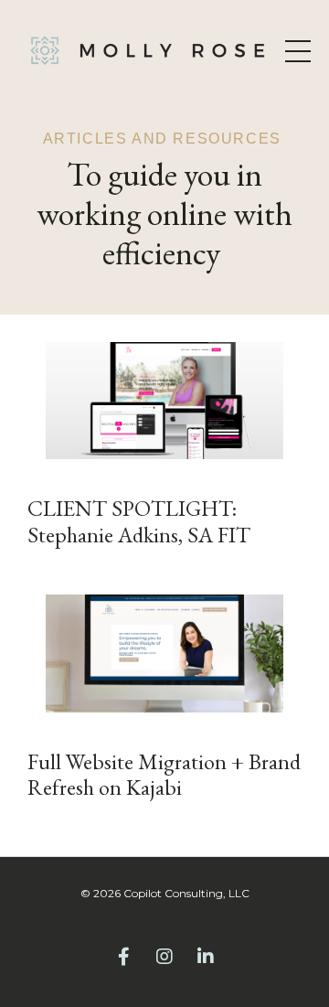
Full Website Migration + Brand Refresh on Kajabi (164, 775)
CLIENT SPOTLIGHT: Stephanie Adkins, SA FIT (138, 522)
